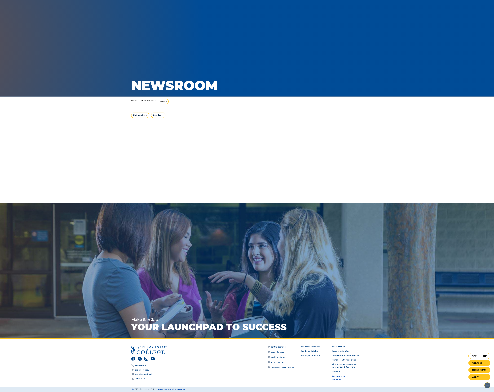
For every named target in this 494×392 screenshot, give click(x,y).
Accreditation (338, 347)
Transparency (338, 376)
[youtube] (152, 359)
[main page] (20, 9)
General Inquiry (142, 370)
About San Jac (147, 100)
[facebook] (133, 359)
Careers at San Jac (341, 351)
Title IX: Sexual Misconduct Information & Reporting (344, 365)
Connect (477, 363)
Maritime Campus (279, 357)
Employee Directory (310, 355)
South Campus (277, 362)
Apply (475, 377)
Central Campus (278, 347)
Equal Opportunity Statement (172, 389)
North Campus (277, 352)
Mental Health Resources (344, 360)
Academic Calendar (310, 347)
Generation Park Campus (282, 367)
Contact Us (140, 378)
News (162, 101)
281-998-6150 (141, 365)
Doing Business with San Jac (345, 355)
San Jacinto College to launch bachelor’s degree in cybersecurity (165, 184)
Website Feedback (144, 374)
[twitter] (140, 359)
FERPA (335, 380)
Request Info (479, 370)
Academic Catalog (309, 351)
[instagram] (146, 359)
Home (134, 100)
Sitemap (336, 371)
